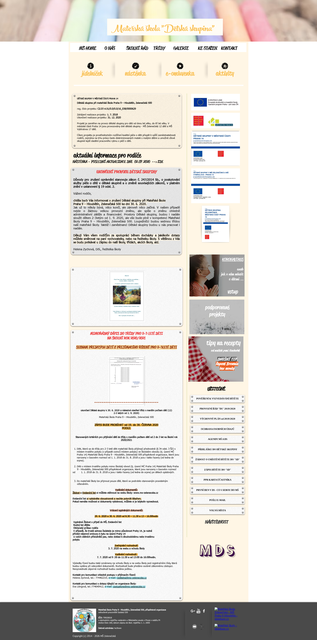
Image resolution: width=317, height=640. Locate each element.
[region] (217, 275)
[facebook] (204, 611)
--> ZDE (157, 161)
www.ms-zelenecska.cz (146, 493)
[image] (84, 620)
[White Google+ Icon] (193, 611)
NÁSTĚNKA (80, 161)
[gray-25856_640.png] (194, 626)
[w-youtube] (198, 611)
